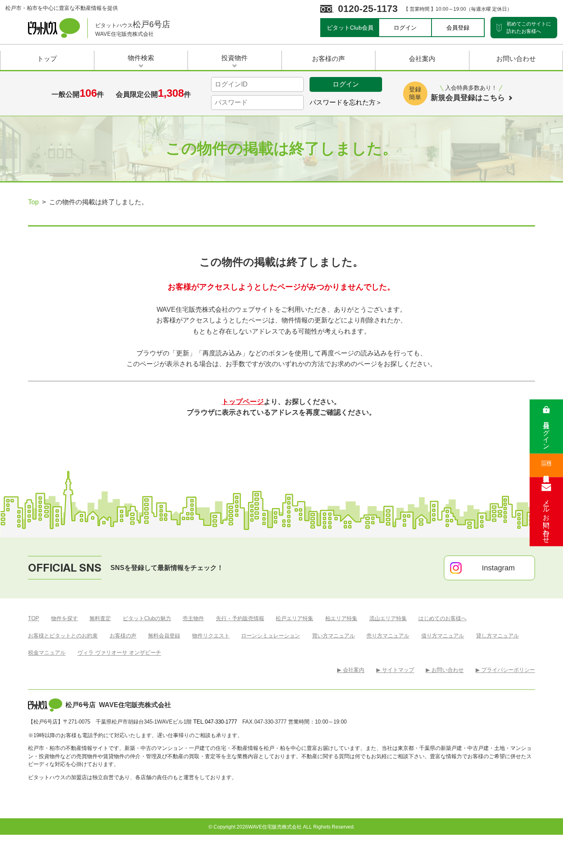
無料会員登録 (164, 635)
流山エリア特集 (388, 618)
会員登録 (457, 27)
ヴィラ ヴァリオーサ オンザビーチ (119, 652)
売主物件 (193, 618)
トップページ (243, 401)
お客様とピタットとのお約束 (63, 635)
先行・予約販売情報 (240, 618)
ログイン (405, 27)
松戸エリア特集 (294, 618)
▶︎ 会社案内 (350, 670)
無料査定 (100, 618)
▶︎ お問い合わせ (445, 670)
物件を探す (64, 618)
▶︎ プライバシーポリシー (505, 670)
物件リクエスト (211, 635)
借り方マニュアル (442, 635)
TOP (33, 618)
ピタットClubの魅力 (147, 618)
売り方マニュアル (387, 635)
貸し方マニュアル (497, 635)
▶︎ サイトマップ (395, 670)
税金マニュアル (47, 652)
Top (33, 201)
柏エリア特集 (341, 618)
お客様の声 (123, 635)
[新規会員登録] (546, 465)
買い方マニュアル (333, 635)
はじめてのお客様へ (442, 618)
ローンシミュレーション (270, 635)
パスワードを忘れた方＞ (346, 102)
